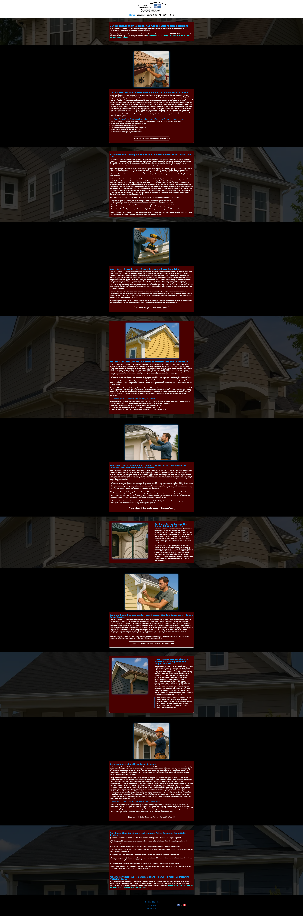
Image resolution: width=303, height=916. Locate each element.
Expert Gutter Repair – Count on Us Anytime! (151, 308)
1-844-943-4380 (152, 36)
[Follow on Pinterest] (184, 905)
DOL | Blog (155, 902)
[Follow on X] (181, 905)
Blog (172, 15)
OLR (144, 902)
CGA (149, 902)
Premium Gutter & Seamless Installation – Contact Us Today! (151, 508)
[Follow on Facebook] (178, 905)
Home (132, 15)
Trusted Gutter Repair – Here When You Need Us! (151, 138)
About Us (163, 15)
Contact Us (152, 15)
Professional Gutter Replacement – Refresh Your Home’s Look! (152, 643)
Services (141, 15)
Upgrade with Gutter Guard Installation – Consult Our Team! (151, 817)
